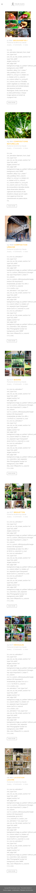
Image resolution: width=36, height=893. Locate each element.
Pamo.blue (30, 890)
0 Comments (17, 45)
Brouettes (19, 512)
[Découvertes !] (18, 24)
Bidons (17, 380)
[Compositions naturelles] (18, 125)
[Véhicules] (18, 629)
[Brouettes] (18, 496)
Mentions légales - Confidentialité (11, 890)
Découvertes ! (20, 40)
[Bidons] (18, 364)
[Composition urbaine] (18, 229)
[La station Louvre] (18, 761)
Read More (11, 102)
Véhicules (19, 645)
